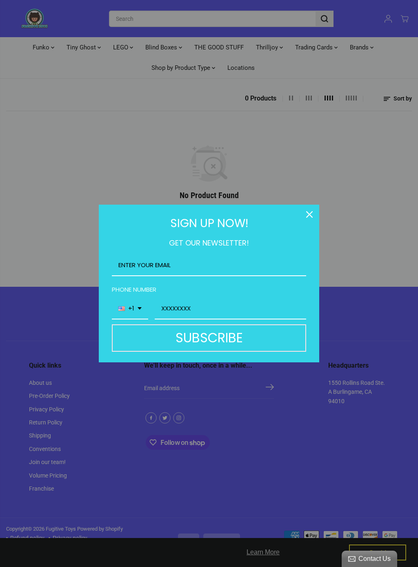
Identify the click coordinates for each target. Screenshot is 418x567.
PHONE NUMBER (134, 289)
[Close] (309, 214)
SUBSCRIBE (209, 337)
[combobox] (130, 308)
